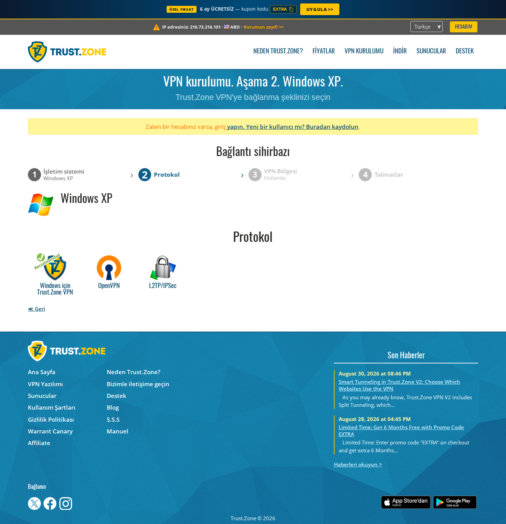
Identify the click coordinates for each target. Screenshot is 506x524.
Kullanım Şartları (51, 407)
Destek (465, 51)
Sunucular (431, 51)
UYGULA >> (319, 9)
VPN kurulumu (364, 51)
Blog (113, 407)
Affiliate (39, 443)
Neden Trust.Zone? (278, 51)
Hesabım (463, 27)
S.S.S (113, 419)
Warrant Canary (50, 431)
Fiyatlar (324, 51)
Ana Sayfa (41, 372)
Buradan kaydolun (332, 127)
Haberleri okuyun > (358, 464)
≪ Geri (36, 308)
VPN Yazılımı (45, 384)
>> (264, 27)
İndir (400, 51)
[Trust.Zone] (67, 52)
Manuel (117, 431)
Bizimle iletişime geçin (138, 384)
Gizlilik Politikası (51, 419)
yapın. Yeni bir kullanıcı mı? (266, 127)
